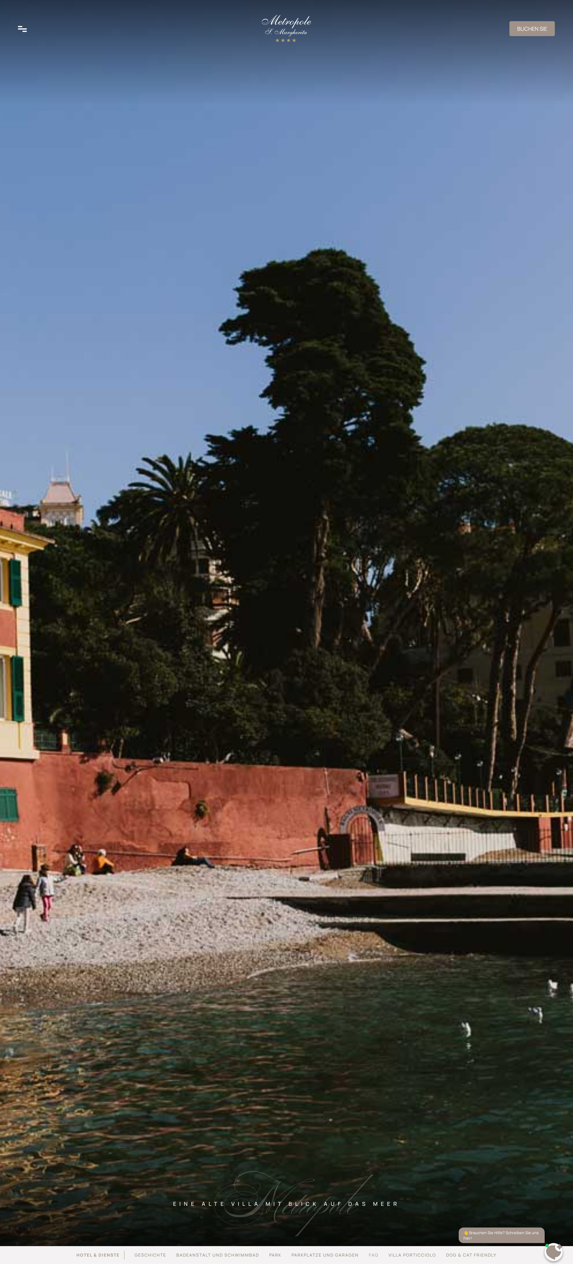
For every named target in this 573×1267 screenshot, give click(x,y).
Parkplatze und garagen (325, 1255)
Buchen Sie (532, 28)
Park (275, 1255)
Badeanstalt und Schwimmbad (217, 1255)
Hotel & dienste (98, 1255)
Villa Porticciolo (412, 1255)
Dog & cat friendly (471, 1255)
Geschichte (150, 1255)
